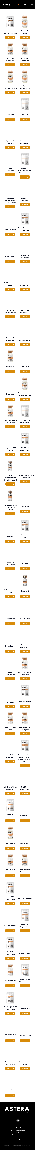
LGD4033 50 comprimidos (10, 563)
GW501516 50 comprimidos (24, 449)
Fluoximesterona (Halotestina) (25, 421)
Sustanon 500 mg (10, 981)
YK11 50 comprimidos (10, 1091)
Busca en (17, 1139)
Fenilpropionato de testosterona (10, 421)
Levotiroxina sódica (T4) (24, 536)
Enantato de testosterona (24, 311)
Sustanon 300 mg (25, 953)
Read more (9, 37)
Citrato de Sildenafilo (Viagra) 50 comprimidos (10, 200)
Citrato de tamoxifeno (25, 199)
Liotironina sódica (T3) (10, 591)
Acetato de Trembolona (25, 59)
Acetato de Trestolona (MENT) (10, 87)
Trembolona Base (25, 1036)
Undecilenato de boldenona (24, 1063)
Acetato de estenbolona (10, 59)
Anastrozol (10, 114)
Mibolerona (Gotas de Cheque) (10, 788)
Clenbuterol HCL (10, 229)
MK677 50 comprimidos (10, 816)
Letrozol (10, 536)
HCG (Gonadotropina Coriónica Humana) (10, 477)
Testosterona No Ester (10, 1036)
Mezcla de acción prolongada (25, 728)
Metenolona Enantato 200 (24, 646)
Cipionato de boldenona (10, 142)
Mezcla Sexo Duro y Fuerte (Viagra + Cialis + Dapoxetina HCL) (24, 758)
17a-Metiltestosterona (10, 32)
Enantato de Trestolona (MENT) (24, 339)
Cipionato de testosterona (24, 142)
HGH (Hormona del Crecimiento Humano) (10, 507)
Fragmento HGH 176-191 (10, 449)
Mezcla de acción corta (10, 728)
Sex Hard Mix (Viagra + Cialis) (24, 926)
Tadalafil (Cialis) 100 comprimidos (25, 981)
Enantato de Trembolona (10, 339)
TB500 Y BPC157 (25, 1008)
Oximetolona (10, 843)
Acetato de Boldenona (25, 32)
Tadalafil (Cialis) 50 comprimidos (10, 1008)
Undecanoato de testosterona (10, 1063)
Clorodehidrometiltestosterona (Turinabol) (25, 229)
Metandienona (25, 618)
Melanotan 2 (24, 591)
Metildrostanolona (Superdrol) (24, 673)
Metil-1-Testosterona (10, 673)
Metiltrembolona (25, 701)
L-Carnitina (25, 506)
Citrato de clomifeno (10, 169)
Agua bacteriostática (24, 87)
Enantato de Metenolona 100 (10, 311)
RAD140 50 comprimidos (10, 898)
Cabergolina (25, 114)
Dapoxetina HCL (10, 256)
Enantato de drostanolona (24, 284)
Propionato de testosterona (25, 871)
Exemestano (10, 394)
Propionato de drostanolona (10, 871)
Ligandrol (24, 563)
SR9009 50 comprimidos (10, 953)
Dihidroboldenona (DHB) (10, 284)
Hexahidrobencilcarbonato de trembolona (25, 476)
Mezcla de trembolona (10, 756)
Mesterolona (10, 618)
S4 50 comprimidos (10, 926)
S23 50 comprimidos (25, 898)
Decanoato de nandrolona (24, 256)
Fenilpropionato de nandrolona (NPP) (24, 394)
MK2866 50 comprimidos (24, 788)
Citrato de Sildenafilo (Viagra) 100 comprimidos (24, 170)
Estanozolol (10, 366)
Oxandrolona (24, 816)
